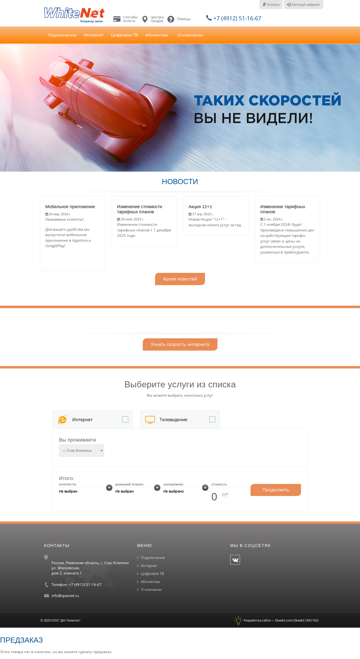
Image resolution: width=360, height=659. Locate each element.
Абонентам (156, 35)
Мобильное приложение (70, 206)
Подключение (62, 35)
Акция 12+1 (200, 206)
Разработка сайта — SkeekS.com (267, 620)
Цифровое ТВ (124, 35)
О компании (190, 35)
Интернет (94, 35)
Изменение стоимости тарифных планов (139, 209)
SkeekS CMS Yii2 (305, 620)
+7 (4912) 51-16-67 (236, 18)
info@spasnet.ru (65, 595)
